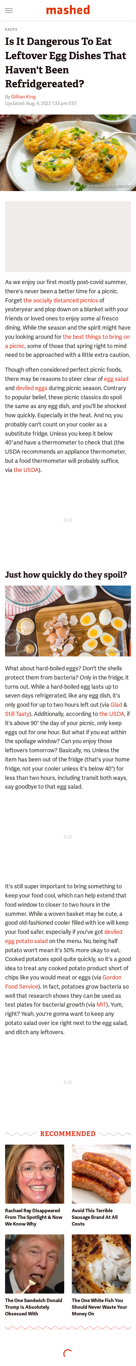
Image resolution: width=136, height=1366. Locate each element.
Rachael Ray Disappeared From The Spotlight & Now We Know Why (33, 1217)
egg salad (116, 378)
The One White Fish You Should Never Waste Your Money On (99, 1307)
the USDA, (112, 713)
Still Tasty (17, 713)
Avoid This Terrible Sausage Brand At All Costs (95, 1217)
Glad (116, 704)
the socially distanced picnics (60, 300)
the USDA (26, 470)
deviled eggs (31, 388)
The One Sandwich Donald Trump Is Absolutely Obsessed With (33, 1307)
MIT (101, 1004)
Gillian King (23, 97)
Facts (11, 29)
